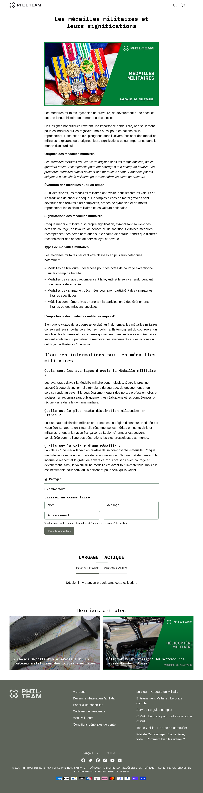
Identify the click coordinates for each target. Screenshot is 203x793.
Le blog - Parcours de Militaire (157, 691)
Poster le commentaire (59, 531)
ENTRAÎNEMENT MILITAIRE (99, 767)
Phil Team (26, 767)
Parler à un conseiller (88, 705)
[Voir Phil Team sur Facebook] (83, 760)
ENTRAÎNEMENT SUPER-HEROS (157, 767)
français (88, 753)
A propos (79, 691)
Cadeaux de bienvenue (89, 711)
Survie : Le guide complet (154, 709)
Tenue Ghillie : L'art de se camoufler (161, 728)
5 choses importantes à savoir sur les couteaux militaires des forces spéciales (54, 661)
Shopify (78, 767)
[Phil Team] (25, 5)
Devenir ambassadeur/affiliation (95, 698)
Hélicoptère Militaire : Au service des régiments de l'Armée (145, 661)
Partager (55, 479)
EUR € (110, 753)
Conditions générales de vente (94, 724)
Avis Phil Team (83, 718)
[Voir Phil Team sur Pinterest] (97, 760)
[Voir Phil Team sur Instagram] (105, 760)
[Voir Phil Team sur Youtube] (112, 760)
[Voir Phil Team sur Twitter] (90, 760)
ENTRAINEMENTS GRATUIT (113, 771)
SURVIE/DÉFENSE (126, 767)
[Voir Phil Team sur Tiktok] (119, 760)
